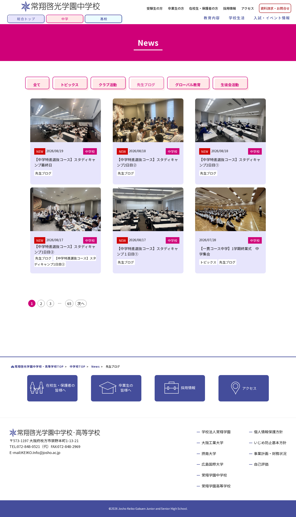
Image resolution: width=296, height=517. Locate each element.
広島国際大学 (212, 464)
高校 (104, 18)
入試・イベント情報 (272, 17)
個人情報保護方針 (268, 431)
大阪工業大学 (212, 442)
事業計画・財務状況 (270, 453)
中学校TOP (77, 366)
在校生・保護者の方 (203, 8)
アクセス (247, 8)
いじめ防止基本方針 (270, 442)
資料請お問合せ (275, 8)
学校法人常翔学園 (216, 431)
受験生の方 (155, 8)
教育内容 (212, 17)
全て (36, 84)
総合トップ (26, 18)
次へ (81, 303)
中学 (65, 18)
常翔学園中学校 (214, 475)
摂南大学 (209, 453)
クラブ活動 (108, 84)
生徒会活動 (230, 84)
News (95, 366)
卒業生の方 (176, 8)
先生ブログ (146, 84)
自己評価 (261, 464)
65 (69, 303)
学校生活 (237, 17)
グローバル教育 (188, 84)
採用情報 (229, 8)
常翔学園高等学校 (216, 485)
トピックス (70, 84)
